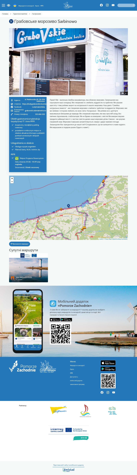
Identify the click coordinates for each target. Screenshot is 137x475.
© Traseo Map (107, 239)
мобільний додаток (76, 380)
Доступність (74, 377)
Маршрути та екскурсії (26, 6)
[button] (18, 61)
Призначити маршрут (20, 244)
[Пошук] (133, 5)
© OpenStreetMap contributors (119, 239)
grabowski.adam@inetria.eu (35, 111)
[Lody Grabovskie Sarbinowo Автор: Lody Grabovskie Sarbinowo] (68, 61)
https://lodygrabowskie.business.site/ (37, 104)
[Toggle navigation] (3, 5)
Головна (5, 14)
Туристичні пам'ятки (20, 14)
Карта (37, 6)
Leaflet (101, 239)
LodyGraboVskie (38, 107)
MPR (41, 6)
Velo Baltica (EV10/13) (24, 277)
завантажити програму (77, 384)
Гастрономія (36, 14)
